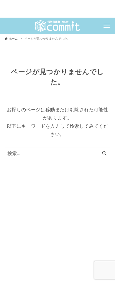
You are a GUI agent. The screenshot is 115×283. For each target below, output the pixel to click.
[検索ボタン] (104, 153)
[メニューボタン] (107, 26)
